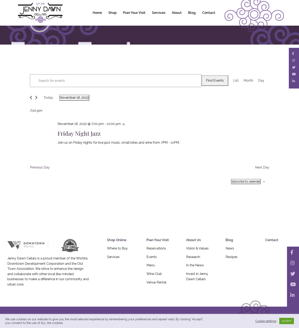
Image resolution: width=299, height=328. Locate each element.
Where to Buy (117, 248)
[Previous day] (31, 97)
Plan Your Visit (134, 13)
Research (193, 257)
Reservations (156, 248)
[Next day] (36, 97)
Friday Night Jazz (79, 133)
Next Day (262, 167)
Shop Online (116, 240)
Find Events (215, 80)
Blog (192, 13)
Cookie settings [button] (265, 321)
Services (158, 13)
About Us (193, 240)
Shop (112, 13)
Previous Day (40, 167)
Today (48, 97)
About (177, 13)
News (230, 248)
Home (97, 13)
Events (151, 257)
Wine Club (154, 274)
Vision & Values (197, 248)
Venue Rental (156, 282)
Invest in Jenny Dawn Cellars (197, 276)
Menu (150, 265)
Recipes (232, 257)
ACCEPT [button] (286, 321)
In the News (195, 265)
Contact (208, 13)
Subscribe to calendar (245, 181)
